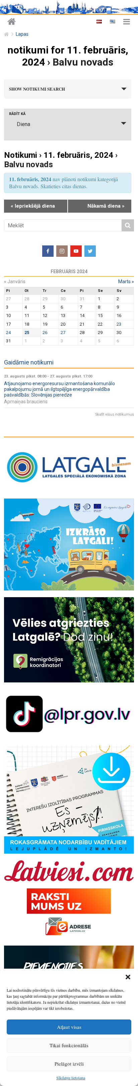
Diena (23, 124)
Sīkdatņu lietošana (70, 1077)
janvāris (14, 281)
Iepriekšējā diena (33, 206)
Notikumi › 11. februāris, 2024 (58, 155)
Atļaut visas (69, 1026)
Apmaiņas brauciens (26, 401)
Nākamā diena (106, 206)
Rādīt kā (17, 114)
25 (26, 332)
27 (63, 332)
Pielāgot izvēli (69, 1063)
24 (8, 332)
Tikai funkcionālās (69, 1045)
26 (45, 332)
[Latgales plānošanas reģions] (11, 22)
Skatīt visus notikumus (114, 414)
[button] (128, 977)
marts (126, 281)
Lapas (22, 34)
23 (119, 324)
